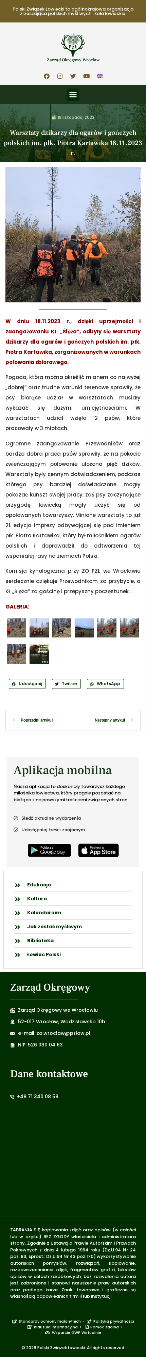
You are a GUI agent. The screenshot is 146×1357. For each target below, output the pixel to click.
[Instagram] (60, 76)
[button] (73, 95)
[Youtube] (86, 76)
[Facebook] (46, 76)
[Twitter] (73, 76)
